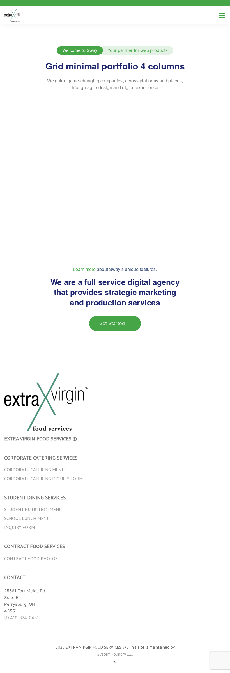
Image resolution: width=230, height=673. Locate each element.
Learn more (84, 269)
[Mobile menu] (222, 15)
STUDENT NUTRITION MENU (33, 509)
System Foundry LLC (115, 654)
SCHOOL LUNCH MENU (27, 518)
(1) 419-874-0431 (21, 617)
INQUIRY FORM (19, 527)
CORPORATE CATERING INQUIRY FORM (43, 478)
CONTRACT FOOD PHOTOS (31, 558)
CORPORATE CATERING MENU (34, 469)
